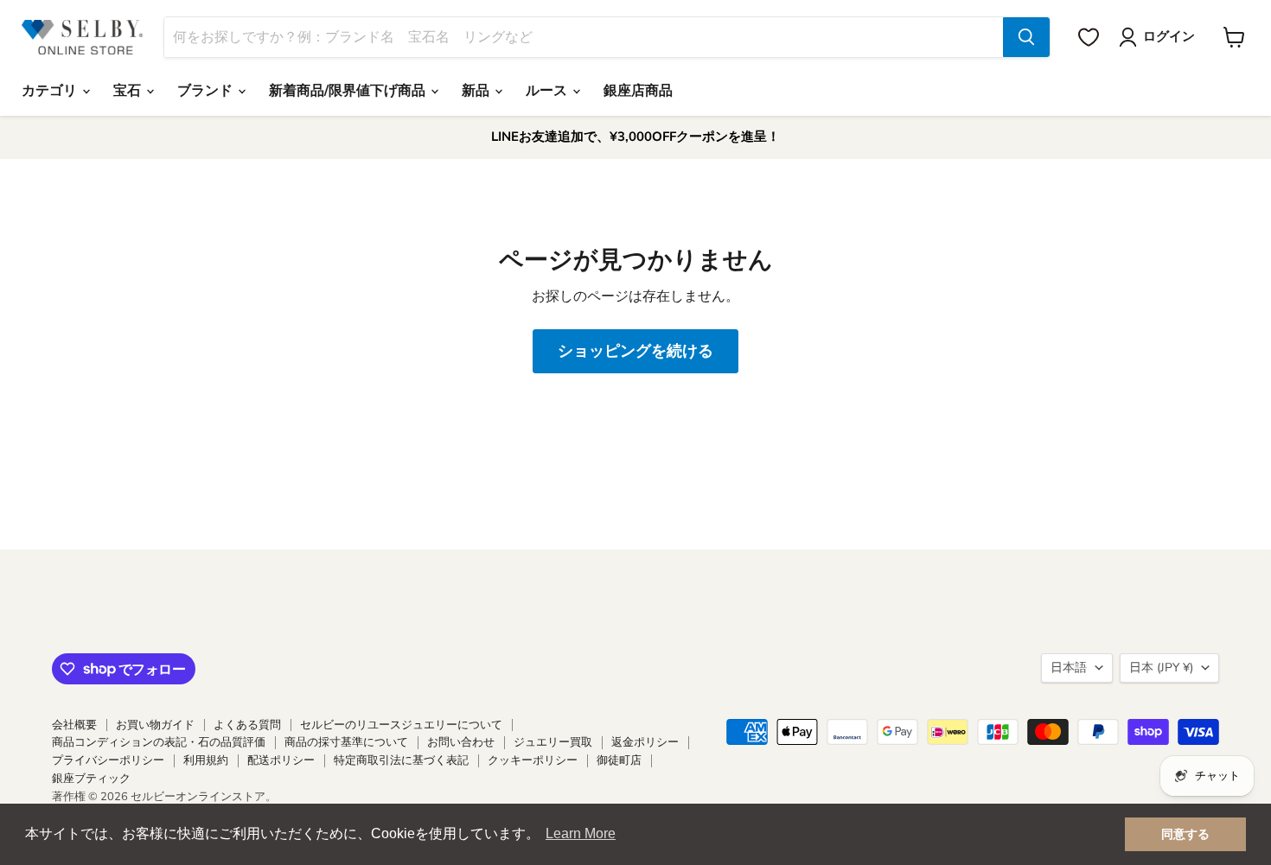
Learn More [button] (581, 833)
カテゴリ (51, 90)
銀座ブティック (91, 778)
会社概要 (74, 725)
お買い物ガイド (155, 725)
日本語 (1069, 667)
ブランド (206, 90)
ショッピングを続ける (635, 350)
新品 (477, 90)
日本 (1161, 667)
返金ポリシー (645, 742)
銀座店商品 (638, 90)
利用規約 (205, 760)
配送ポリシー (281, 760)
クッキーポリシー (533, 760)
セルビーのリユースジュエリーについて (401, 725)
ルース (548, 90)
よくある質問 (247, 725)
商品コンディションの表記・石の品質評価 (158, 742)
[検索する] (1026, 37)
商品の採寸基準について (346, 742)
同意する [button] (1185, 834)
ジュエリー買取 (553, 742)
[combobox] (583, 37)
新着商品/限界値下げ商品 (349, 90)
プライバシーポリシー (108, 760)
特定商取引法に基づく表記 (401, 760)
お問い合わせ (461, 742)
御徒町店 (619, 760)
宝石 (128, 90)
